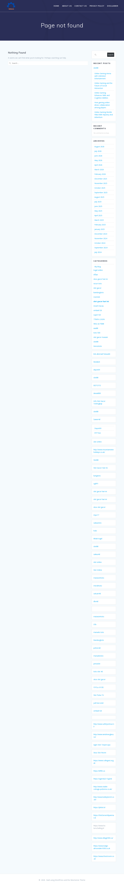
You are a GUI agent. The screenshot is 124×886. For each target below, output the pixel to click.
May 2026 (98, 160)
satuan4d (97, 593)
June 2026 (98, 156)
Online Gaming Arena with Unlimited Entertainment (102, 76)
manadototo (98, 656)
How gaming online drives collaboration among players (102, 105)
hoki (95, 531)
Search (110, 55)
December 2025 (100, 179)
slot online (97, 442)
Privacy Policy (97, 6)
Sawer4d (96, 419)
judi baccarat (98, 703)
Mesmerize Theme (77, 880)
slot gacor (97, 288)
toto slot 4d (98, 671)
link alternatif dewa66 (101, 354)
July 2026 (97, 151)
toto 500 (96, 333)
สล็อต (95, 274)
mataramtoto (98, 578)
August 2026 (99, 146)
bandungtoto (98, 292)
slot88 (95, 68)
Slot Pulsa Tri (98, 695)
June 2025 (98, 206)
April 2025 (98, 215)
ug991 (95, 483)
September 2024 (100, 247)
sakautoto (97, 523)
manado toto (98, 632)
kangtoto (97, 476)
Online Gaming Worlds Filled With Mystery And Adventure (103, 114)
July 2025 (97, 202)
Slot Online (97, 570)
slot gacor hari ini (101, 301)
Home (56, 6)
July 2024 (97, 252)
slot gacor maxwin (100, 337)
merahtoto (97, 586)
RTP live (97, 433)
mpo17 (96, 515)
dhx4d (95, 601)
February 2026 (100, 174)
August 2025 (99, 197)
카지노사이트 (98, 687)
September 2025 (100, 192)
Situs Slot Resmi (99, 752)
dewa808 (97, 393)
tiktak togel (97, 538)
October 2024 (99, 243)
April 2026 (98, 165)
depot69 (96, 370)
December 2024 (100, 234)
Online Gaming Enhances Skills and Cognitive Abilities (102, 95)
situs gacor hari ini (100, 279)
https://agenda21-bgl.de (102, 779)
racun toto (97, 283)
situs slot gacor (99, 507)
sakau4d (96, 554)
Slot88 (95, 460)
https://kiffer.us (99, 771)
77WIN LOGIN (99, 319)
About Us (67, 6)
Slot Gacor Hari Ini (100, 468)
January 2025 (99, 229)
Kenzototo (97, 346)
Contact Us (80, 6)
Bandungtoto (98, 640)
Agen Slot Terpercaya (101, 745)
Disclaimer (112, 6)
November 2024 (100, 238)
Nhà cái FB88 (98, 324)
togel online (98, 270)
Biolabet (96, 362)
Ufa (94, 624)
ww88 (95, 328)
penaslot (96, 664)
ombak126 (97, 310)
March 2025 (99, 220)
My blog (97, 266)
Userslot (96, 297)
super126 (97, 315)
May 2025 (98, 211)
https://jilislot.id (99, 807)
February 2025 (100, 224)
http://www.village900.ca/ (103, 838)
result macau (98, 306)
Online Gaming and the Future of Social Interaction (103, 85)
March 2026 (99, 169)
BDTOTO (97, 385)
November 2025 (100, 183)
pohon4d (97, 648)
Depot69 (97, 428)
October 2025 (99, 188)
